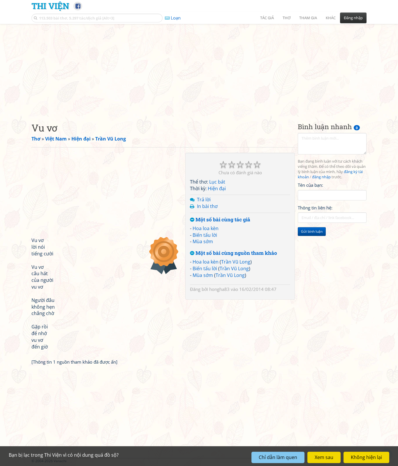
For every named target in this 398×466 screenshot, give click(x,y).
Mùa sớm (203, 241)
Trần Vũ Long (235, 262)
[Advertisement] (199, 68)
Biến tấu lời (205, 235)
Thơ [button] (286, 17)
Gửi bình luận (312, 231)
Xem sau (324, 457)
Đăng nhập (353, 17)
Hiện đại (217, 188)
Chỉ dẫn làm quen (278, 457)
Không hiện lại (366, 457)
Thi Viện (50, 5)
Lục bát (217, 182)
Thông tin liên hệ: (315, 208)
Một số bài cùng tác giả (222, 220)
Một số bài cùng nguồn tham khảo (235, 253)
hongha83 (219, 289)
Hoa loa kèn (206, 228)
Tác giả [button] (267, 17)
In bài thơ (207, 206)
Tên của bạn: (310, 185)
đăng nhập (321, 177)
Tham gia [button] (308, 17)
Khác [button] (331, 17)
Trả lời (204, 199)
